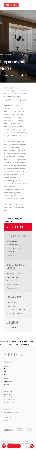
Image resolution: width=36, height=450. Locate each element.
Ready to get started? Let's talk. (12, 75)
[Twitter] (11, 362)
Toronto (3, 344)
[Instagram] (8, 362)
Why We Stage (8, 381)
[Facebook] (5, 362)
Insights (6, 384)
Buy (5, 369)
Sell (5, 371)
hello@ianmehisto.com (10, 397)
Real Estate (28, 341)
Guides (6, 387)
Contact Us (7, 394)
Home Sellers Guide (14, 341)
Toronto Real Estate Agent (18, 344)
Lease (5, 374)
